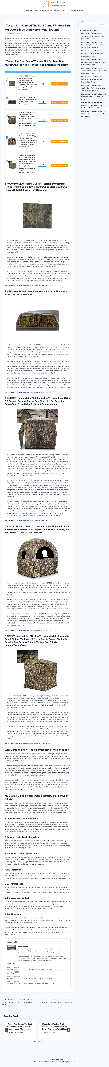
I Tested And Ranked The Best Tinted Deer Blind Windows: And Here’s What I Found (92, 36)
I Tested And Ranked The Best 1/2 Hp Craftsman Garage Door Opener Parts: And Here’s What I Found (18, 1000)
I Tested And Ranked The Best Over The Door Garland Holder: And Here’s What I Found (94, 114)
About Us (29, 10)
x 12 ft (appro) (40, 190)
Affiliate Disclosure (76, 10)
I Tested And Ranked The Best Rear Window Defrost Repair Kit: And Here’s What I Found (19, 1026)
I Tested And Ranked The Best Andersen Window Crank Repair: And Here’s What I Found (94, 70)
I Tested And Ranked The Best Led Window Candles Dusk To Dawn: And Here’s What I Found (55, 1026)
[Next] (68, 1030)
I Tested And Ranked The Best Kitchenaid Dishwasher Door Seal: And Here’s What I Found (57, 999)
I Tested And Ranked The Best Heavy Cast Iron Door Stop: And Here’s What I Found (92, 53)
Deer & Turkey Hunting (45, 404)
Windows (43, 10)
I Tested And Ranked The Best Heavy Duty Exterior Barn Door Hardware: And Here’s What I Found (93, 105)
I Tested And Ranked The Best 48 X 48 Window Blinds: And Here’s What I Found (30, 978)
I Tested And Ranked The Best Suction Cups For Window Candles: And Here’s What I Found (93, 88)
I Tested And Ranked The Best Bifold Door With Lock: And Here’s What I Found (94, 96)
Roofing (56, 10)
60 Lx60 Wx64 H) (34, 532)
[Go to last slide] (6, 1030)
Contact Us (65, 10)
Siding (50, 10)
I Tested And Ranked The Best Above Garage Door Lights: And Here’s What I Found (92, 79)
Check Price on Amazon (59, 84)
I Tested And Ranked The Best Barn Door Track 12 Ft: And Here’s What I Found (30, 973)
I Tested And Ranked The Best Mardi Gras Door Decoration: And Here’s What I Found (31, 983)
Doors (36, 10)
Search (80, 22)
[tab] (34, 1041)
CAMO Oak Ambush (17, 291)
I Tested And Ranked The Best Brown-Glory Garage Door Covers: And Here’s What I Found (93, 44)
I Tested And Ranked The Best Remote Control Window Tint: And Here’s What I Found (93, 62)
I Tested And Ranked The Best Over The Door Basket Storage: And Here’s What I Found (32, 969)
